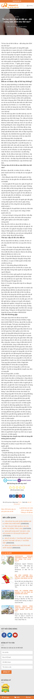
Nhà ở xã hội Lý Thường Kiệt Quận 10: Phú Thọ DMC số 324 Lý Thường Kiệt (17, 541)
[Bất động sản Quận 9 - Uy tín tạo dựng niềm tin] (10, 5)
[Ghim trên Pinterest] (20, 496)
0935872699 (12, 480)
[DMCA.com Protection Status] (5, 688)
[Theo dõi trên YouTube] (15, 635)
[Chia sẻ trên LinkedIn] (23, 496)
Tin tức (17, 16)
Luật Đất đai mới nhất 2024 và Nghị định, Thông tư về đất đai (26, 510)
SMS (18, 697)
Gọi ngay (6, 697)
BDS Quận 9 (24, 26)
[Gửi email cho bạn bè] (17, 496)
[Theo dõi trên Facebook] (4, 635)
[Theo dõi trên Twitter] (9, 635)
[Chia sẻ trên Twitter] (13, 496)
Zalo (29, 697)
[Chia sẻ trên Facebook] (10, 496)
